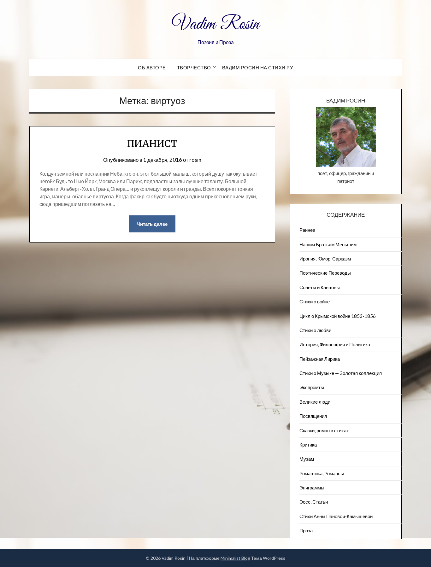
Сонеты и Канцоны (319, 287)
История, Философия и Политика (334, 344)
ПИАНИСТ (152, 143)
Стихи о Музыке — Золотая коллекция (340, 373)
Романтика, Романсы (321, 473)
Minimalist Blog (235, 558)
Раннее (307, 230)
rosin (195, 159)
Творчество (194, 67)
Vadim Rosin (215, 24)
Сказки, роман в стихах (324, 430)
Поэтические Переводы (325, 273)
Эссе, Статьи (313, 502)
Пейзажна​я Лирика (319, 359)
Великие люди (314, 402)
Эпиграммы (311, 487)
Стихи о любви (315, 330)
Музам (306, 459)
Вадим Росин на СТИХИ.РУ (257, 67)
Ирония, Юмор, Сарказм (325, 258)
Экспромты (311, 387)
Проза (306, 530)
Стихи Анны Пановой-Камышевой (336, 516)
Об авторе (152, 67)
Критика (308, 444)
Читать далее (152, 224)
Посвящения (313, 416)
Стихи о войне (314, 301)
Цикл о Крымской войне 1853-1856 (337, 316)
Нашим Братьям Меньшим (328, 244)
